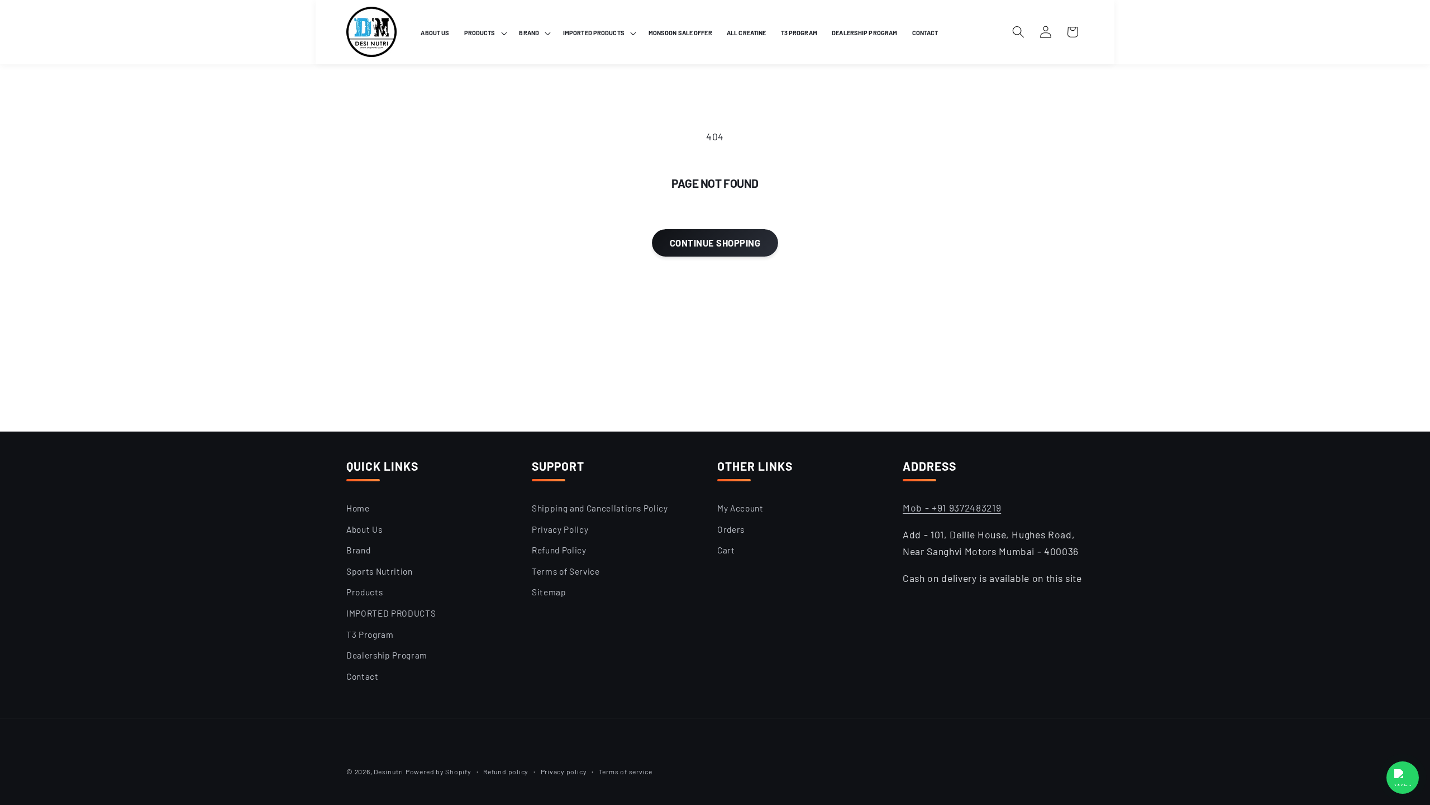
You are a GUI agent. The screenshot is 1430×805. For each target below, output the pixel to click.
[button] (484, 33)
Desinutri (388, 771)
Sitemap (549, 592)
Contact (362, 676)
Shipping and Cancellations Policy (600, 508)
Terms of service (625, 771)
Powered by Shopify (438, 771)
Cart (726, 550)
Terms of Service (566, 571)
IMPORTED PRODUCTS (391, 613)
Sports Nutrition (379, 571)
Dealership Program (386, 655)
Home (358, 508)
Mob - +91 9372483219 (952, 507)
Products (364, 592)
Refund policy (505, 771)
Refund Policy (559, 550)
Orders (731, 529)
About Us (364, 529)
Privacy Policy (560, 529)
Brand (358, 550)
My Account (740, 508)
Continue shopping (715, 242)
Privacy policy (564, 771)
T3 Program (370, 634)
